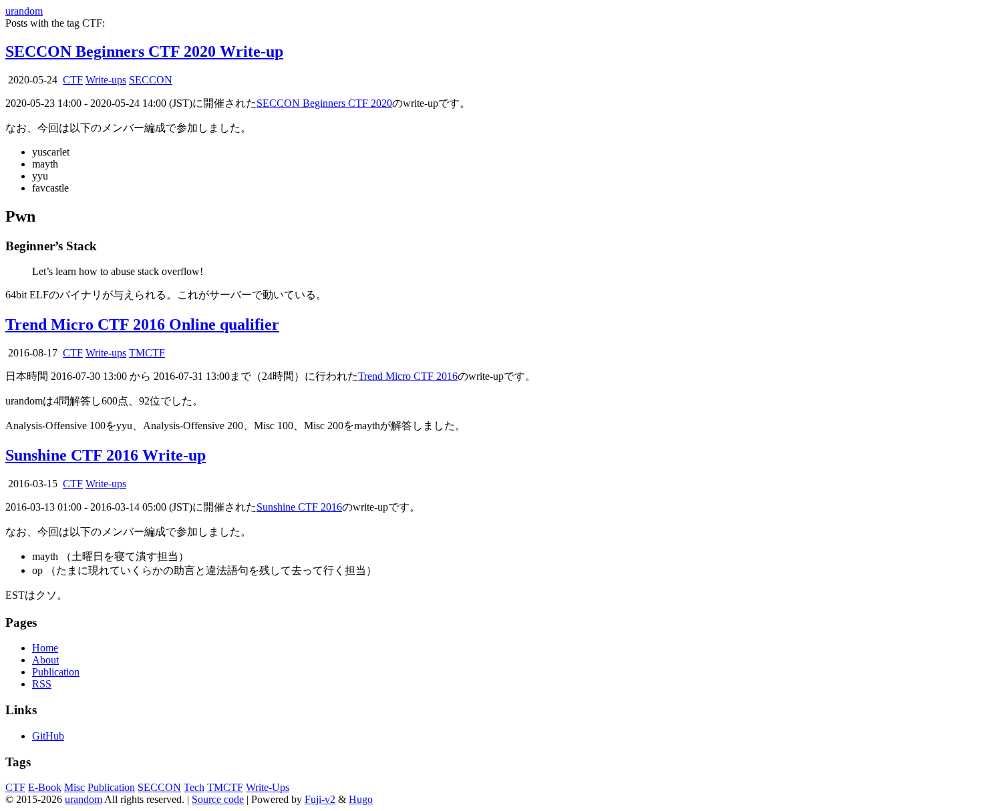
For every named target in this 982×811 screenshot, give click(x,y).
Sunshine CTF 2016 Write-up (105, 455)
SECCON (150, 79)
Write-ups (106, 79)
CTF (73, 79)
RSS (41, 684)
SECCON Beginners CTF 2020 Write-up (144, 51)
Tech (194, 787)
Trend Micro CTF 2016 (408, 376)
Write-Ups (267, 787)
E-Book (44, 787)
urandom (24, 11)
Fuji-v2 (320, 799)
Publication (55, 672)
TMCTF (147, 352)
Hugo (361, 799)
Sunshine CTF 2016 (299, 507)
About (45, 659)
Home (45, 647)
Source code (218, 799)
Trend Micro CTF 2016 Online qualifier (142, 324)
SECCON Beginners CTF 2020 (324, 103)
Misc (74, 787)
